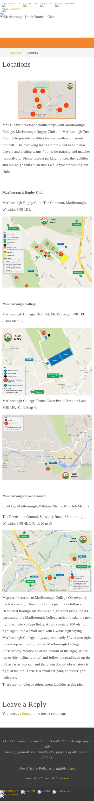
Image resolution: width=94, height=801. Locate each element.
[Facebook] (11, 5)
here (70, 768)
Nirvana (45, 778)
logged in (29, 713)
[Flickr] (46, 5)
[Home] (3, 53)
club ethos (18, 741)
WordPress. (62, 778)
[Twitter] (30, 5)
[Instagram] (64, 5)
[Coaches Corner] (11, 10)
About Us (15, 53)
